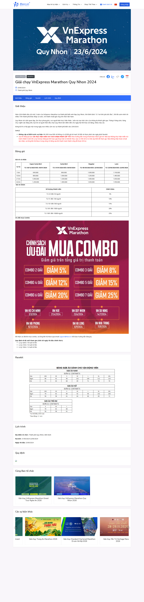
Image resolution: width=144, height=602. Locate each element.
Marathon (31, 76)
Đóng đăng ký (20, 76)
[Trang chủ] (21, 4)
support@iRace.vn (65, 337)
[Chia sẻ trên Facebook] (108, 76)
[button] (16, 528)
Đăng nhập (124, 4)
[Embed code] (117, 76)
